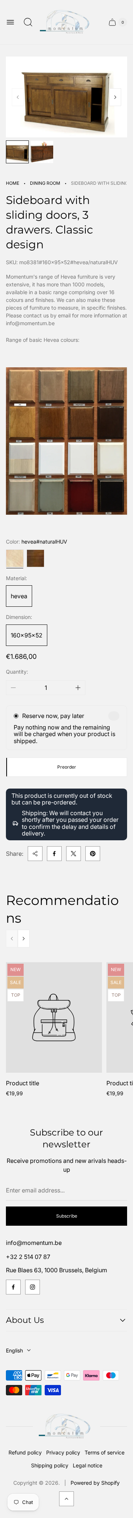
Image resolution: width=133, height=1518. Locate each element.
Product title (22, 1083)
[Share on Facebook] (54, 853)
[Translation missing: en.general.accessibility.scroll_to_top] (66, 1498)
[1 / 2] (17, 151)
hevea (19, 596)
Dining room (45, 183)
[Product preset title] (54, 1017)
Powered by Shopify (95, 1483)
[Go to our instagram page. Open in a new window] (32, 1287)
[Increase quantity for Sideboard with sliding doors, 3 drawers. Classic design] (78, 688)
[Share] (35, 853)
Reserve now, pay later (53, 715)
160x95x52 (26, 635)
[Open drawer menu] (10, 22)
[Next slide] (115, 97)
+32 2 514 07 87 (28, 1256)
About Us (25, 1320)
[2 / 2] (41, 151)
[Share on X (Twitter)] (73, 853)
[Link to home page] (66, 1426)
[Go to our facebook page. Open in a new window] (13, 1287)
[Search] (28, 22)
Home (12, 183)
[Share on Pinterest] (92, 853)
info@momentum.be (34, 1242)
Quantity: (17, 671)
